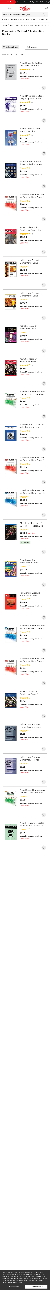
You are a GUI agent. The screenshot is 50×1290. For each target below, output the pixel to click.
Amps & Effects (17, 19)
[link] (33, 64)
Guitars (5, 19)
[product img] (10, 72)
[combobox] (36, 47)
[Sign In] (40, 8)
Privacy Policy (25, 1274)
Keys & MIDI (31, 19)
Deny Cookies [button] (14, 1287)
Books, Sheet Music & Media (21, 25)
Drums (41, 19)
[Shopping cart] (46, 8)
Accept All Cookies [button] (36, 1287)
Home (4, 25)
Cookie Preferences (14, 1282)
